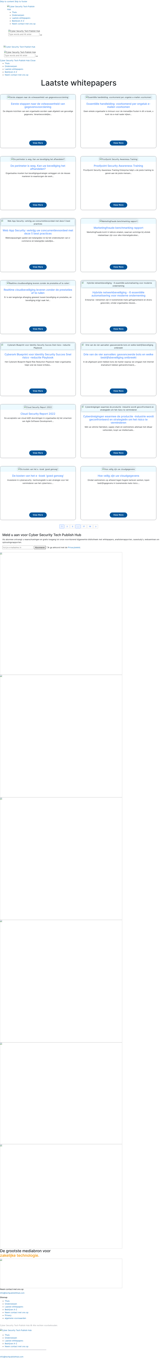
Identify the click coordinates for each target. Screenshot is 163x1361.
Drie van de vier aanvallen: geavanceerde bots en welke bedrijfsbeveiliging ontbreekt (118, 356)
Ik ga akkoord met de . (64, 547)
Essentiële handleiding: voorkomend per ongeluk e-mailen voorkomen (118, 105)
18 (90, 526)
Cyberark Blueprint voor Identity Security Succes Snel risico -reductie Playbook (38, 356)
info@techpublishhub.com (11, 1356)
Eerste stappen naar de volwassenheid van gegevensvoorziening (38, 105)
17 (84, 526)
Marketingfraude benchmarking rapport (118, 227)
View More (38, 143)
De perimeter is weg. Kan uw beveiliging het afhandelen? (38, 167)
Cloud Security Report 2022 (38, 413)
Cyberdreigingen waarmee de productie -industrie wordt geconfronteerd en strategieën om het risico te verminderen (118, 419)
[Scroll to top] (1, 1359)
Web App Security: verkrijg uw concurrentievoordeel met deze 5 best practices (38, 232)
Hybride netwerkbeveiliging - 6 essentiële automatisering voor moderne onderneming (118, 294)
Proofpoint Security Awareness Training (118, 165)
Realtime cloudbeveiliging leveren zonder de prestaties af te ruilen (38, 291)
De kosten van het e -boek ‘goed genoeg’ (38, 475)
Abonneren (40, 547)
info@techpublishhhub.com (12, 1293)
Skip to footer (21, 1)
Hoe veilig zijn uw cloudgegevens (118, 475)
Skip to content (7, 1)
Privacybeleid (74, 547)
